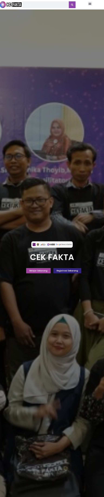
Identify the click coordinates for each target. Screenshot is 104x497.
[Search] (72, 4)
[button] (90, 3)
